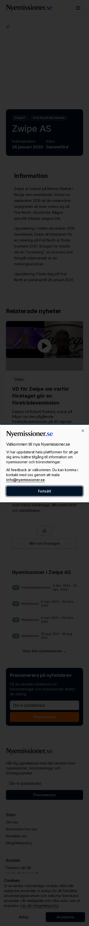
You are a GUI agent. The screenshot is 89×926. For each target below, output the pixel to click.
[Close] (83, 431)
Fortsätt (44, 491)
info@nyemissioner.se (25, 480)
